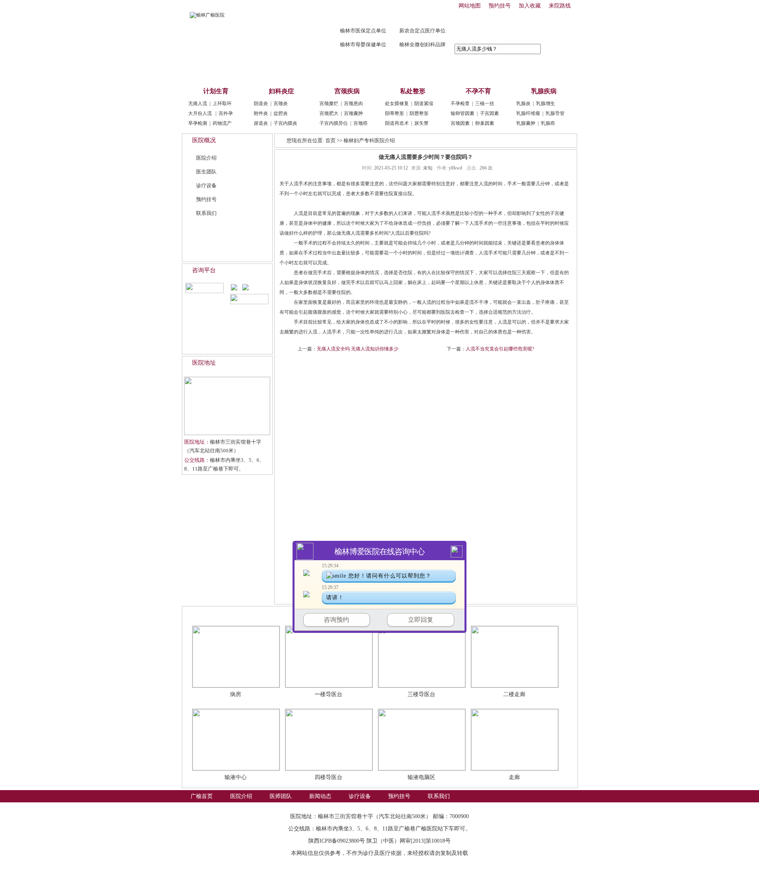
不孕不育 (478, 91)
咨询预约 (336, 619)
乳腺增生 (545, 103)
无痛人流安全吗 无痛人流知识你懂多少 (357, 349)
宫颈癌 (360, 123)
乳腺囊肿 (525, 123)
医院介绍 (241, 71)
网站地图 (470, 6)
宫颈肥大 (328, 113)
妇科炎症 (281, 91)
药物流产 (222, 123)
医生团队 (206, 172)
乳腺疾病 (544, 91)
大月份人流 (200, 113)
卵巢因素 (484, 123)
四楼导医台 (328, 777)
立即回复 (420, 619)
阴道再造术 (397, 123)
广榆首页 (201, 71)
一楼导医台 (328, 694)
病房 (235, 694)
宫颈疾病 (347, 91)
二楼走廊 (514, 694)
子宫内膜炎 (285, 123)
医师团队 (280, 71)
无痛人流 (197, 103)
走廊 (514, 777)
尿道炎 (261, 123)
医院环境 (206, 614)
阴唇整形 (419, 113)
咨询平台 (204, 270)
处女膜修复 (397, 103)
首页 (330, 140)
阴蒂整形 (394, 113)
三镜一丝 (484, 103)
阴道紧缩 (423, 103)
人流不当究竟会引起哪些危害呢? (500, 349)
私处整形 (412, 91)
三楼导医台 (421, 694)
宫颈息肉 (353, 103)
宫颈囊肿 (353, 113)
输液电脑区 (421, 777)
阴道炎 (261, 103)
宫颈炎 (281, 103)
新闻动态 (320, 71)
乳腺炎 (523, 103)
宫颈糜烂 (328, 103)
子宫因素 (489, 113)
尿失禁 (421, 123)
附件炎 (261, 113)
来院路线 (560, 6)
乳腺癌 (548, 123)
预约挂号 (500, 6)
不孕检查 (460, 103)
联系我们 (439, 71)
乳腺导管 (555, 113)
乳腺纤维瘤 (528, 113)
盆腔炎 (281, 113)
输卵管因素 (462, 113)
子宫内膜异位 (333, 123)
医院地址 (204, 363)
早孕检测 (197, 123)
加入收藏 (530, 6)
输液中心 (236, 777)
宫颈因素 (460, 123)
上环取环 (222, 103)
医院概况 (204, 140)
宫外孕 (226, 113)
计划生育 (215, 91)
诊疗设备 (360, 71)
